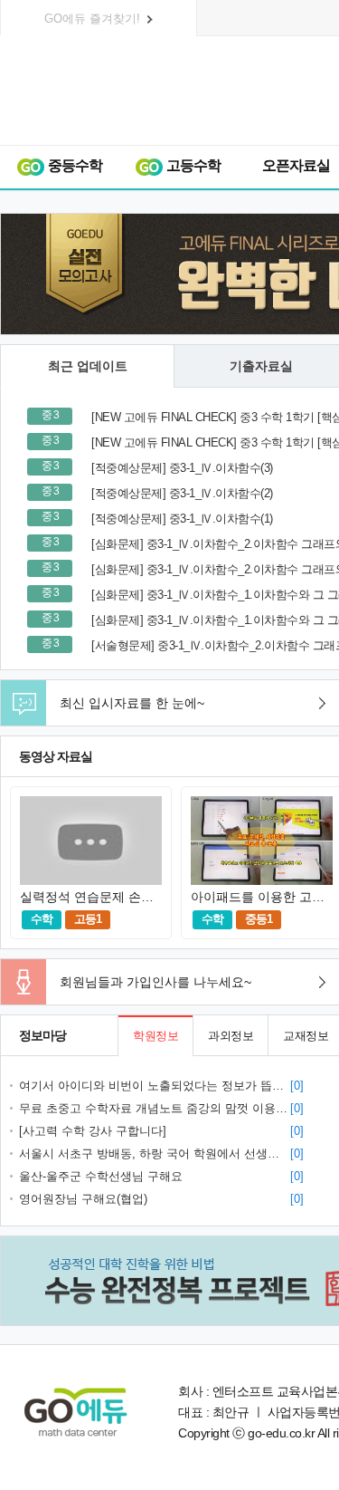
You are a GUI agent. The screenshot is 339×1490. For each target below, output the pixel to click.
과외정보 (230, 1036)
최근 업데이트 (87, 366)
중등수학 (73, 165)
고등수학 (192, 165)
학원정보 (155, 1036)
